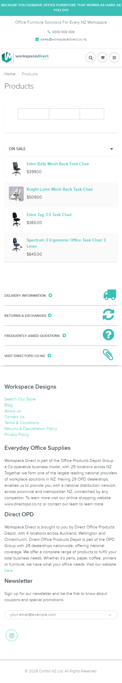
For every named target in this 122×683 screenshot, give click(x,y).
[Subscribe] (110, 615)
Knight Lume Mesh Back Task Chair (60, 189)
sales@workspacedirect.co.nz (64, 39)
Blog (8, 405)
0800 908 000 (63, 32)
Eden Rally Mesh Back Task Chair (58, 164)
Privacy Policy (16, 434)
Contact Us (14, 416)
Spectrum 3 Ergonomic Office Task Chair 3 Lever (66, 243)
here (8, 570)
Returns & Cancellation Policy (30, 428)
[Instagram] (11, 635)
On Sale (17, 149)
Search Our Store (20, 399)
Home (9, 74)
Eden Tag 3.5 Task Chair (49, 215)
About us (12, 410)
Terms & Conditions (21, 422)
